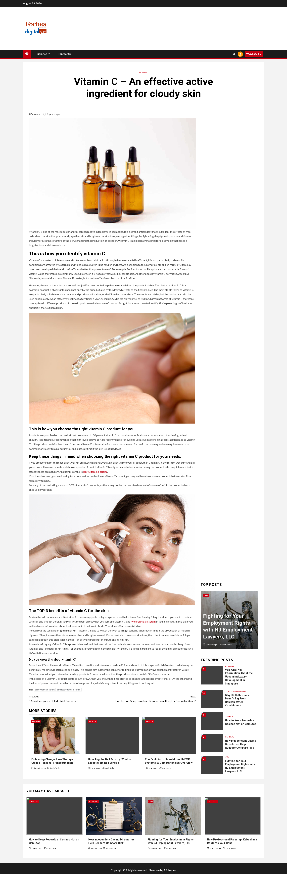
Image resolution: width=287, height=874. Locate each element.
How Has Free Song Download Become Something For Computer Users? (154, 698)
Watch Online (253, 54)
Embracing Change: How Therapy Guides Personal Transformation (52, 761)
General (229, 716)
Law (206, 595)
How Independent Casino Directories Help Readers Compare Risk (240, 744)
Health (143, 72)
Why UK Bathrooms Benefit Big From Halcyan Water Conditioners (237, 700)
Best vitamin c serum (95, 471)
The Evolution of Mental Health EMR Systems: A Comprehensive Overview (168, 761)
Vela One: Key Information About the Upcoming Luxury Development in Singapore (239, 676)
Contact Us (65, 54)
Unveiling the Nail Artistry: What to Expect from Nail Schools (109, 761)
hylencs (36, 114)
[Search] (234, 54)
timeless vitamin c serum (69, 689)
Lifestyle (212, 801)
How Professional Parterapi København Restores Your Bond (232, 841)
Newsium (154, 870)
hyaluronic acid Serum (143, 621)
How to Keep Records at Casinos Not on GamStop (240, 722)
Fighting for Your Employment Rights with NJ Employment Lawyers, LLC (240, 766)
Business (41, 54)
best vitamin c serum (45, 689)
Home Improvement (235, 691)
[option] (229, 621)
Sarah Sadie (55, 768)
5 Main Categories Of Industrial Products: (53, 698)
